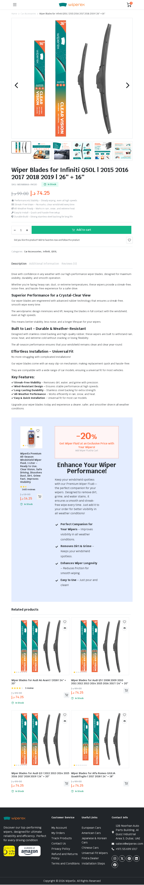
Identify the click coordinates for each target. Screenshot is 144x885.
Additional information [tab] (44, 263)
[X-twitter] (122, 858)
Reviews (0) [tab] (69, 263)
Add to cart (84, 229)
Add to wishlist (129, 240)
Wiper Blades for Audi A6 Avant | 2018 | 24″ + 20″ (38, 682)
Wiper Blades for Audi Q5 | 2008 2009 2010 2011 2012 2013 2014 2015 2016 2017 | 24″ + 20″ (99, 682)
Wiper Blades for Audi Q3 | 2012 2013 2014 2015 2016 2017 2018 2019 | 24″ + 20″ (40, 775)
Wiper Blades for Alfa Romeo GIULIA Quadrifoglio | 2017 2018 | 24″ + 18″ (93, 775)
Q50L (54, 251)
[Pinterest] (129, 858)
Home (14, 13)
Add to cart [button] (39, 496)
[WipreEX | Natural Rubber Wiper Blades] (72, 5)
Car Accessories (28, 13)
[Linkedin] (136, 858)
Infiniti (46, 251)
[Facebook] (115, 865)
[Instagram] (115, 858)
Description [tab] (19, 263)
